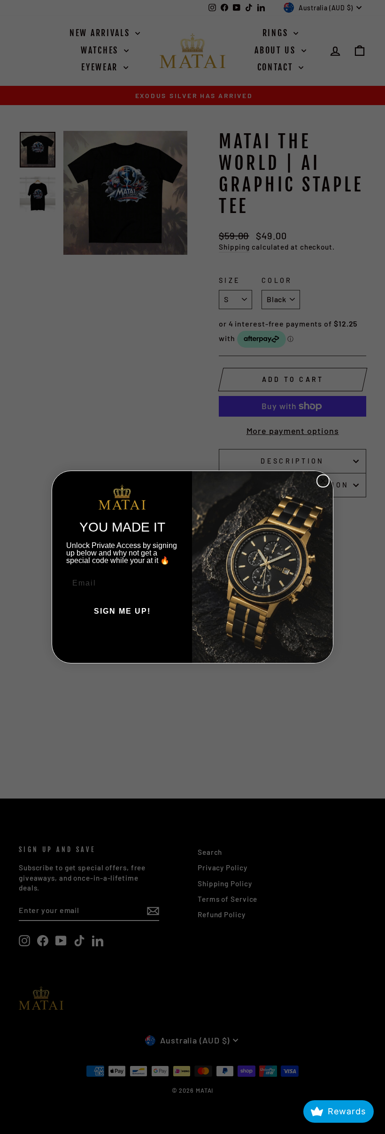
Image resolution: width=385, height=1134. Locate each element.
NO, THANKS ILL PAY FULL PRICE (122, 639)
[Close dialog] (323, 481)
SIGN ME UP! (122, 611)
